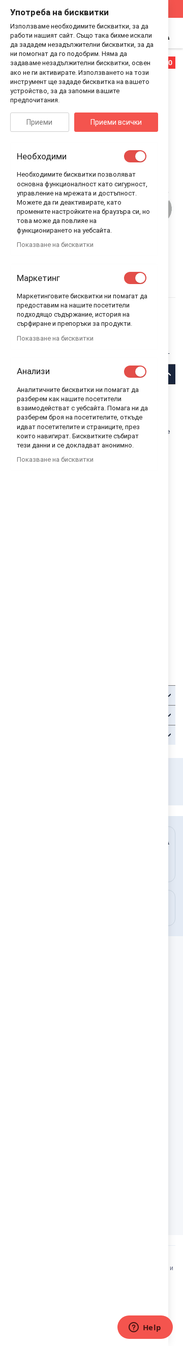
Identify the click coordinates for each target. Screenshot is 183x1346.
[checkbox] (135, 156)
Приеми (39, 122)
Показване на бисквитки (55, 244)
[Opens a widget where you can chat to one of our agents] (145, 1328)
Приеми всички (116, 122)
